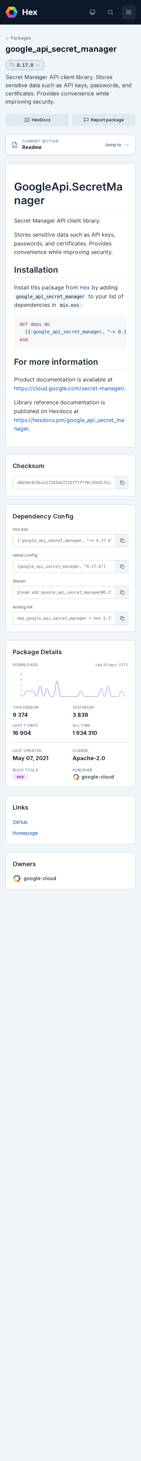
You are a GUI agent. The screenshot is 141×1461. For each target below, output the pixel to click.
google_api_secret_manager (61, 49)
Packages (21, 38)
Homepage (25, 833)
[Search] (110, 12)
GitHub (20, 822)
